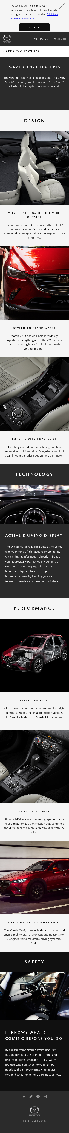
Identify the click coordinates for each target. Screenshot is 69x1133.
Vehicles (41, 38)
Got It (34, 27)
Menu (58, 38)
